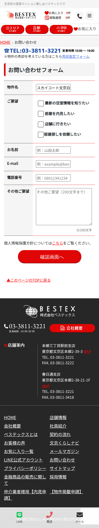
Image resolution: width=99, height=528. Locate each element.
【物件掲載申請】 (66, 491)
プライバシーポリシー (25, 468)
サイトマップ (62, 468)
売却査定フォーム (75, 56)
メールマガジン (64, 451)
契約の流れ (60, 434)
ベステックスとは (21, 434)
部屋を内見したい (59, 113)
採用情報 (58, 476)
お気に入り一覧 (19, 451)
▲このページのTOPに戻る (29, 280)
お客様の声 (14, 443)
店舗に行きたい (57, 123)
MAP (87, 351)
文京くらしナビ (64, 443)
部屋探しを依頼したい (62, 134)
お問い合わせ (62, 459)
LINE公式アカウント (23, 459)
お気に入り (87, 28)
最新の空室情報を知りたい (66, 102)
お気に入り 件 (60, 13)
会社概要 (12, 426)
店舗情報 (58, 417)
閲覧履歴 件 (59, 17)
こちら (57, 243)
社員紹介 (58, 426)
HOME (5, 42)
